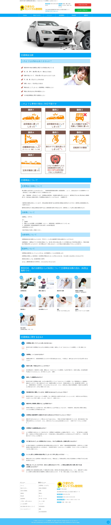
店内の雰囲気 (23, 490)
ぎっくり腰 (41, 501)
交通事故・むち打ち (44, 485)
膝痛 (40, 509)
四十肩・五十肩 (43, 498)
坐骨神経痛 (41, 506)
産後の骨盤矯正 (43, 488)
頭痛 (40, 490)
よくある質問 (23, 503)
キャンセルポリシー (25, 509)
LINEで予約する (83, 10)
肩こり (40, 496)
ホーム (22, 485)
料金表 (22, 496)
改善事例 (22, 498)
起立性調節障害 (43, 511)
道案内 (22, 493)
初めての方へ (23, 488)
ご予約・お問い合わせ (26, 501)
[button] (108, 522)
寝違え (40, 493)
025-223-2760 (83, 4)
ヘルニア (41, 503)
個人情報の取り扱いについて (27, 506)
